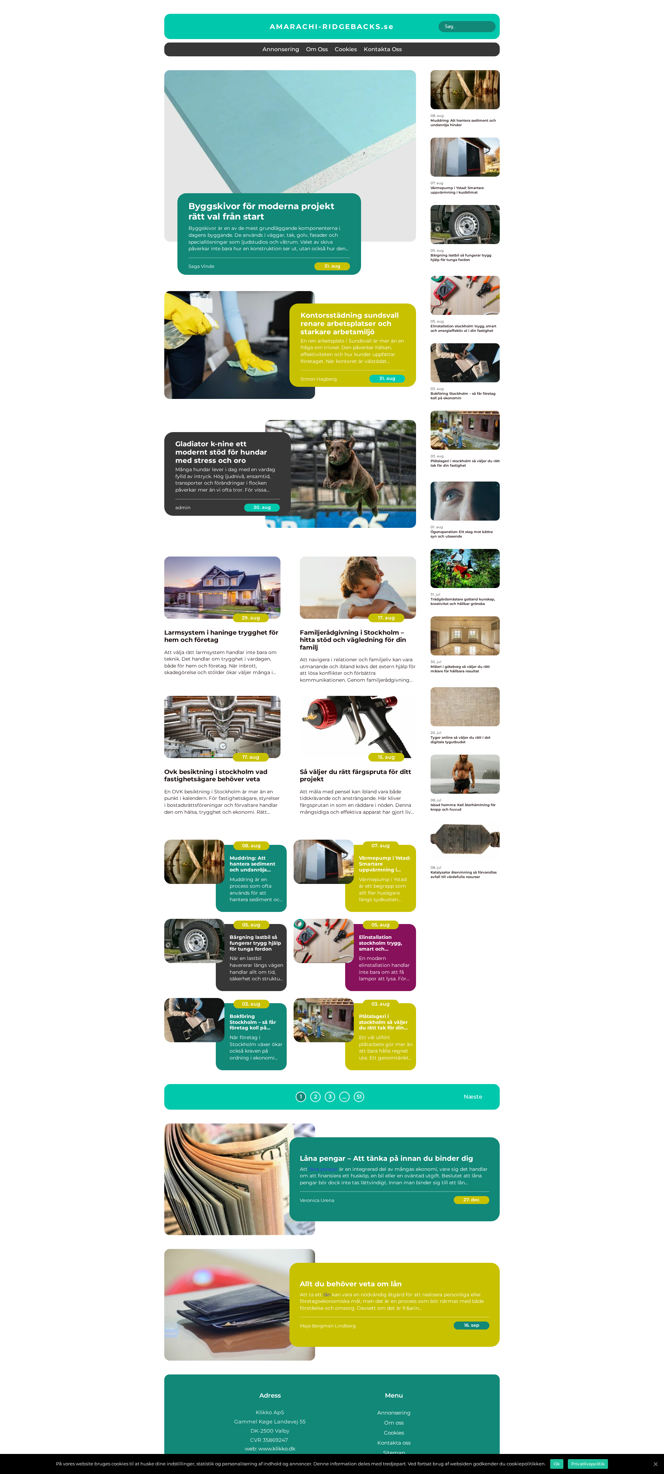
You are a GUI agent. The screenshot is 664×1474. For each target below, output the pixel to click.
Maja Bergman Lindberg (328, 1325)
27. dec (471, 1199)
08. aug (251, 845)
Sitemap (394, 1452)
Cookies (346, 49)
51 (359, 1096)
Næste (473, 1096)
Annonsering (280, 49)
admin (183, 507)
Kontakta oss (383, 49)
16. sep (471, 1325)
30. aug (262, 507)
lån (327, 1294)
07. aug (380, 845)
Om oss (317, 49)
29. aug (251, 618)
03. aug (251, 1004)
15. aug (386, 757)
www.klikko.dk (276, 1448)
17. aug (386, 618)
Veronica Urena (317, 1200)
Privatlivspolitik (588, 1463)
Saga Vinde (201, 266)
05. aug (251, 925)
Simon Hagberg (319, 379)
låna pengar (323, 1169)
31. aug (332, 266)
